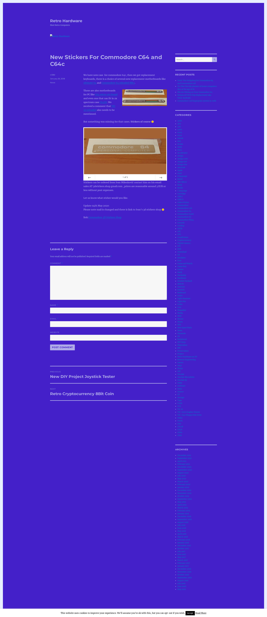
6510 (179, 135)
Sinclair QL (182, 380)
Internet (181, 287)
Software (181, 386)
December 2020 (184, 467)
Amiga (180, 156)
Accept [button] (190, 613)
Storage (180, 397)
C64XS (103, 102)
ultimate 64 (89, 82)
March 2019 (182, 508)
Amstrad (181, 167)
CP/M (179, 228)
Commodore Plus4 (185, 220)
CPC (179, 231)
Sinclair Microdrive (185, 377)
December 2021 (184, 455)
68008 (180, 138)
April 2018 (181, 534)
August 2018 (182, 522)
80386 (180, 144)
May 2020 (181, 478)
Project (180, 354)
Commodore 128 (184, 208)
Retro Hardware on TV (187, 357)
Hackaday (181, 275)
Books (180, 188)
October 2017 (183, 548)
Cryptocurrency (184, 240)
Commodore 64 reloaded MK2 (118, 82)
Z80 (179, 424)
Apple (179, 170)
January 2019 (183, 513)
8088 (179, 147)
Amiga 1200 (182, 159)
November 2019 (184, 493)
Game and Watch (184, 263)
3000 (179, 121)
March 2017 (182, 560)
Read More (200, 613)
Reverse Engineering (186, 359)
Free (179, 260)
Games (180, 269)
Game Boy (181, 266)
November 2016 (184, 572)
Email (54, 319)
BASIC (180, 179)
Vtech (180, 421)
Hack (179, 272)
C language (182, 191)
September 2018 (184, 519)
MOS (179, 316)
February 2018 (183, 540)
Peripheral (182, 339)
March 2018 (182, 537)
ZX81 (179, 435)
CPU (179, 234)
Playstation (182, 345)
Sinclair (180, 374)
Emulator (181, 258)
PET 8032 (181, 342)
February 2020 (183, 484)
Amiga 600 (182, 164)
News (52, 82)
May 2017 (181, 557)
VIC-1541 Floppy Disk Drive (189, 415)
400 (179, 127)
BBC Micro (182, 182)
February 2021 (183, 464)
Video (179, 418)
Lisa (179, 307)
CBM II (180, 199)
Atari (179, 173)
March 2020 (182, 481)
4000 (179, 129)
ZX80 (179, 432)
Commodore (182, 205)
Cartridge (181, 193)
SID (179, 371)
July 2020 (181, 476)
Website (55, 332)
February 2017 (183, 563)
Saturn (180, 362)
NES (179, 325)
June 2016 (181, 586)
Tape (179, 400)
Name (54, 305)
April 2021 (181, 461)
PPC (179, 348)
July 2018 (181, 525)
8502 (179, 150)
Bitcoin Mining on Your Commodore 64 (194, 92)
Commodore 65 (184, 217)
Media (180, 313)
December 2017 (184, 545)
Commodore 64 (184, 211)
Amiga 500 (182, 161)
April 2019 (181, 505)
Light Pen (181, 301)
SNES (179, 383)
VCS (179, 406)
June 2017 (181, 554)
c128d (52, 75)
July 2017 (181, 551)
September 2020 (184, 470)
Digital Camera (183, 243)
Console (181, 223)
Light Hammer (184, 298)
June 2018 (181, 528)
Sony (179, 389)
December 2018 (184, 516)
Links (179, 304)
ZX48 (179, 429)
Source (180, 392)
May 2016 (181, 589)
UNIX (179, 403)
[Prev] (89, 177)
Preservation (183, 351)
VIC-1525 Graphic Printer (188, 412)
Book (179, 185)
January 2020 (183, 487)
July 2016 (181, 583)
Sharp (180, 368)
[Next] (160, 177)
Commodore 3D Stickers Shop (105, 217)
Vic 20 (180, 409)
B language (182, 176)
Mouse (180, 319)
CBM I (180, 196)
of (125, 177)
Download (181, 252)
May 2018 (181, 531)
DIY (179, 246)
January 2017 (183, 566)
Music (180, 322)
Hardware (181, 278)
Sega (179, 365)
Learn (180, 295)
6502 (179, 132)
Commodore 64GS (185, 214)
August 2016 (182, 580)
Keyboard (181, 293)
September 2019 (184, 499)
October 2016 (183, 575)
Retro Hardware (66, 20)
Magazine (181, 310)
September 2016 (184, 578)
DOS (179, 249)
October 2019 (183, 496)
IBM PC (180, 284)
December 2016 (184, 569)
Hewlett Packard (184, 281)
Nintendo (181, 333)
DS (178, 255)
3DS (179, 124)
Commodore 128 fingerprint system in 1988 (196, 101)
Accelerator (182, 153)
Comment (56, 263)
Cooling (180, 226)
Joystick (181, 290)
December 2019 (184, 490)
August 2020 (183, 473)
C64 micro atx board (106, 94)
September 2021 (184, 458)
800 (179, 141)
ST (178, 394)
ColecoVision (183, 202)
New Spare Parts (184, 327)
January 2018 (183, 543)
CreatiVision (182, 237)
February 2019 (183, 511)
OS (178, 336)
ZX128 (180, 426)
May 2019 (181, 502)
